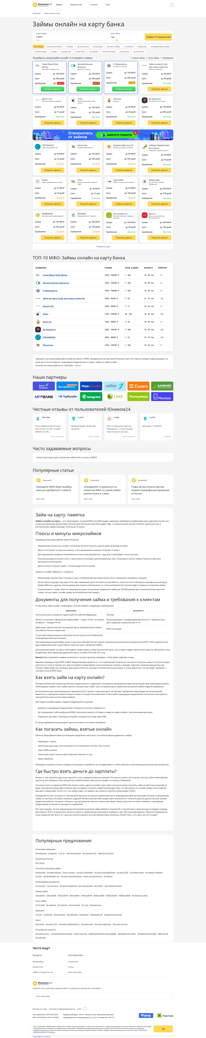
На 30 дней (40, 905)
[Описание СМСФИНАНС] (37, 170)
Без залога (40, 924)
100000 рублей (124, 895)
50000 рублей (111, 895)
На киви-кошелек (54, 872)
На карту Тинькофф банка (104, 872)
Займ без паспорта (106, 853)
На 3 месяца (62, 905)
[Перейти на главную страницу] (42, 5)
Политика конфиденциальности (62, 1009)
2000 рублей (63, 895)
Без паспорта (52, 886)
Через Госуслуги (80, 934)
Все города (40, 863)
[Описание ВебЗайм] (73, 237)
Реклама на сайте (40, 1009)
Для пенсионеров (73, 853)
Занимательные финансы (56, 283)
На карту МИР (122, 872)
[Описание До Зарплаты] (144, 122)
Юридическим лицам (113, 914)
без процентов (67, 780)
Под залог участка (120, 924)
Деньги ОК (48, 306)
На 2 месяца (51, 905)
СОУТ (79, 1009)
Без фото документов (68, 886)
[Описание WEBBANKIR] (37, 237)
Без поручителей (85, 886)
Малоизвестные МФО (127, 934)
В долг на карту (68, 872)
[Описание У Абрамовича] (108, 89)
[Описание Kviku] (73, 122)
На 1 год (84, 905)
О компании (73, 961)
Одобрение (168, 58)
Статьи (94, 4)
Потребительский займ (146, 934)
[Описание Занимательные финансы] (73, 89)
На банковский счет (51, 876)
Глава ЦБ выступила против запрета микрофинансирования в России (150, 490)
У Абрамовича (50, 290)
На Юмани (108, 876)
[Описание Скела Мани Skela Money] (37, 89)
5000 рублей (74, 895)
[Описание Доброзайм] (144, 204)
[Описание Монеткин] (73, 170)
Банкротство (76, 4)
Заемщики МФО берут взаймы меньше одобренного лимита (54, 488)
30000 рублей (98, 895)
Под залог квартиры (103, 924)
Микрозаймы (38, 961)
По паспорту (41, 886)
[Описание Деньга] (144, 237)
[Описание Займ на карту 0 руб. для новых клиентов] (144, 89)
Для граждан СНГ (89, 853)
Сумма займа (138, 58)
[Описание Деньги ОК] (37, 122)
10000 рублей (86, 895)
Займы (59, 4)
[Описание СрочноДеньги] (108, 237)
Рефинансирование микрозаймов (102, 934)
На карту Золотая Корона (71, 876)
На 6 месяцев (74, 905)
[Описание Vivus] (73, 204)
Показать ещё (103, 246)
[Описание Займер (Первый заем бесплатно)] (144, 170)
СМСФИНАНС (49, 337)
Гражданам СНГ (96, 914)
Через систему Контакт (92, 876)
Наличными (40, 872)
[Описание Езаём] (37, 204)
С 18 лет (61, 853)
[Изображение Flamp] (146, 1016)
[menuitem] (61, 5)
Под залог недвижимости (69, 924)
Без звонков (40, 937)
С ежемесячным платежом (61, 934)
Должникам (84, 914)
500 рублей (40, 895)
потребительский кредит (87, 592)
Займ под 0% (163, 934)
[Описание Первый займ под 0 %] (108, 170)
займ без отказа (126, 657)
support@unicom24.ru (42, 1036)
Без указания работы (113, 886)
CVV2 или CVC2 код (96, 652)
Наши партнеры (74, 972)
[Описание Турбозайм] (108, 204)
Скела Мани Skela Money (55, 275)
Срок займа (153, 58)
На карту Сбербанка (85, 872)
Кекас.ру (47, 321)
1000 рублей (51, 895)
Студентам (52, 853)
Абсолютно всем (42, 934)
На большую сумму (139, 895)
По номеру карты (137, 872)
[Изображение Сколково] (165, 1016)
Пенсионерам (59, 914)
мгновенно (82, 788)
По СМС (39, 876)
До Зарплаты (49, 329)
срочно (98, 780)
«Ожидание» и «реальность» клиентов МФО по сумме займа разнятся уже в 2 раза (102, 490)
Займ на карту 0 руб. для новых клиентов (64, 298)
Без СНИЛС (98, 886)
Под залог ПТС (51, 924)
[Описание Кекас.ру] (108, 122)
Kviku (45, 314)
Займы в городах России (43, 972)
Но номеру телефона (153, 872)
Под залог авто (87, 924)
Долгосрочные (95, 905)
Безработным (41, 853)
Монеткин (48, 345)
